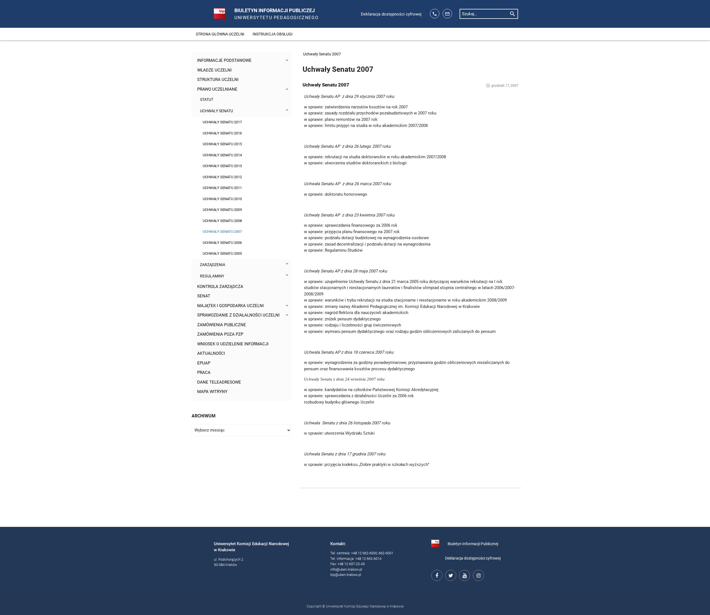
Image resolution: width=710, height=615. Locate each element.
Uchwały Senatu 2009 (222, 210)
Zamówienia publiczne (221, 324)
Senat (203, 296)
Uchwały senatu (216, 111)
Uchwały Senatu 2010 (222, 199)
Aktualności (211, 353)
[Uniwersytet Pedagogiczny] (213, 12)
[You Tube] (463, 574)
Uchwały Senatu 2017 (222, 122)
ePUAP (203, 363)
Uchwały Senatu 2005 (222, 253)
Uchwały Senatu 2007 (222, 231)
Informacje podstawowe (224, 60)
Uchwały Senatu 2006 (222, 243)
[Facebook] (436, 574)
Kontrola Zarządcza (220, 286)
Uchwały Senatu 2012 (222, 177)
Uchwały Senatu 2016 (222, 133)
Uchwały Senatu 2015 (222, 144)
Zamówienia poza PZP (220, 334)
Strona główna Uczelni (220, 34)
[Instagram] (477, 574)
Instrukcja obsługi (273, 34)
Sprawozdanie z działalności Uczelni (238, 315)
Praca (204, 372)
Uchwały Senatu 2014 (222, 155)
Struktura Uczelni (218, 79)
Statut (206, 99)
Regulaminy (212, 276)
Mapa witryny (212, 391)
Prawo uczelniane (217, 89)
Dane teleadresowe (219, 382)
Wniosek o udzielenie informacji (232, 343)
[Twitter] (450, 574)
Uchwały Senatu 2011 (222, 188)
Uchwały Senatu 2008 (222, 221)
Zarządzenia (212, 264)
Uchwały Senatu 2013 (222, 166)
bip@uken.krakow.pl (345, 575)
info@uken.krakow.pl (346, 569)
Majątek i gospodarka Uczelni (230, 305)
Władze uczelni (214, 70)
